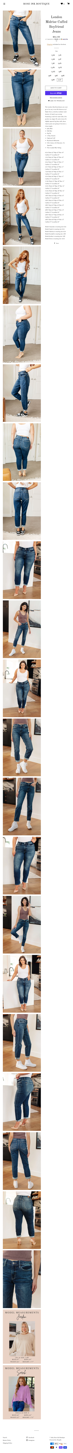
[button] (56, 40)
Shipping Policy (7, 1443)
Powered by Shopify (55, 1440)
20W (63, 76)
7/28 (53, 63)
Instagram (31, 1440)
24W (59, 80)
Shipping (49, 44)
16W (49, 76)
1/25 (59, 55)
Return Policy (7, 1440)
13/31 (60, 67)
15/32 (53, 72)
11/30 (53, 67)
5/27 (59, 59)
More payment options (56, 97)
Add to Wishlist (57, 101)
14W (60, 72)
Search (5, 1437)
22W (53, 80)
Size (56, 51)
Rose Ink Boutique (36, 4)
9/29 (59, 63)
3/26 (53, 59)
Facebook (31, 1437)
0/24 (53, 55)
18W (56, 76)
